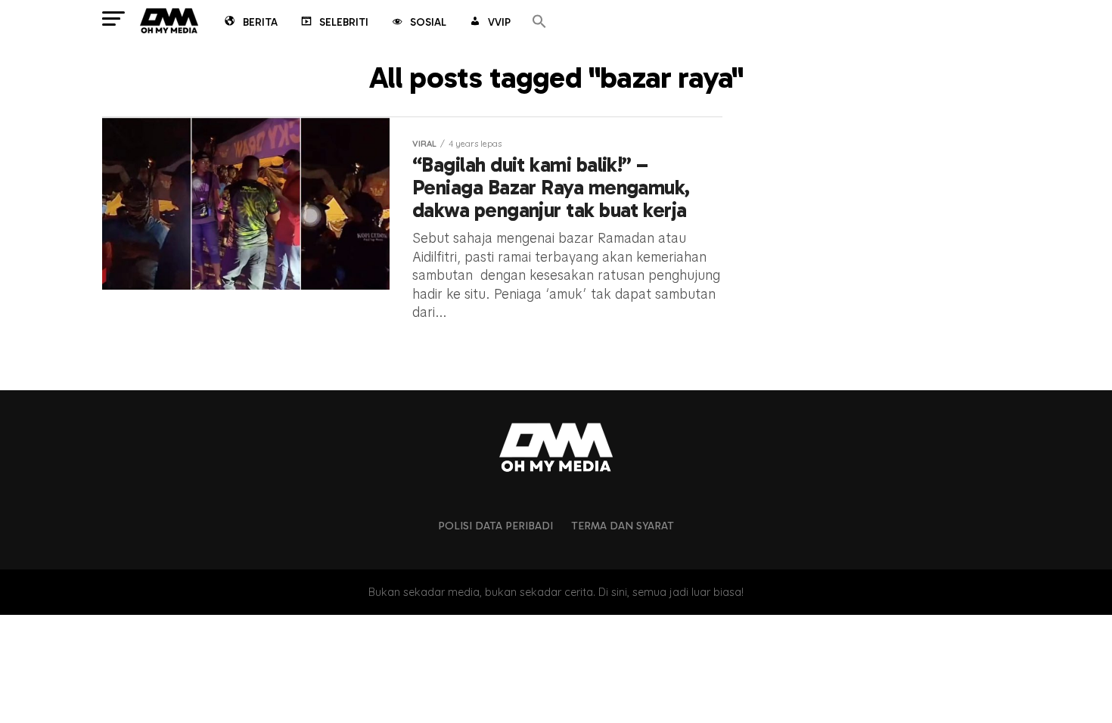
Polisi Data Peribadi (495, 525)
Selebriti (343, 22)
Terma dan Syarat (622, 525)
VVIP (499, 22)
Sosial (428, 22)
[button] (539, 22)
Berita (260, 22)
